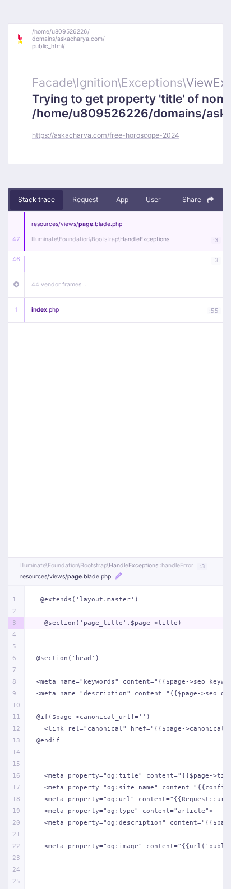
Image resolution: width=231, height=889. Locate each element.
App (122, 199)
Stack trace (36, 199)
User (153, 199)
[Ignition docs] (24, 39)
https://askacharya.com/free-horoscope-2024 (105, 135)
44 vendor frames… (58, 284)
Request (85, 199)
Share (192, 199)
